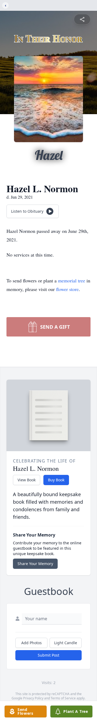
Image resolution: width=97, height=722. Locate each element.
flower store (67, 289)
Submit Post (48, 655)
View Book (27, 479)
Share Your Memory (35, 563)
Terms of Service (63, 698)
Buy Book (56, 479)
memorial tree (71, 280)
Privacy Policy (33, 698)
